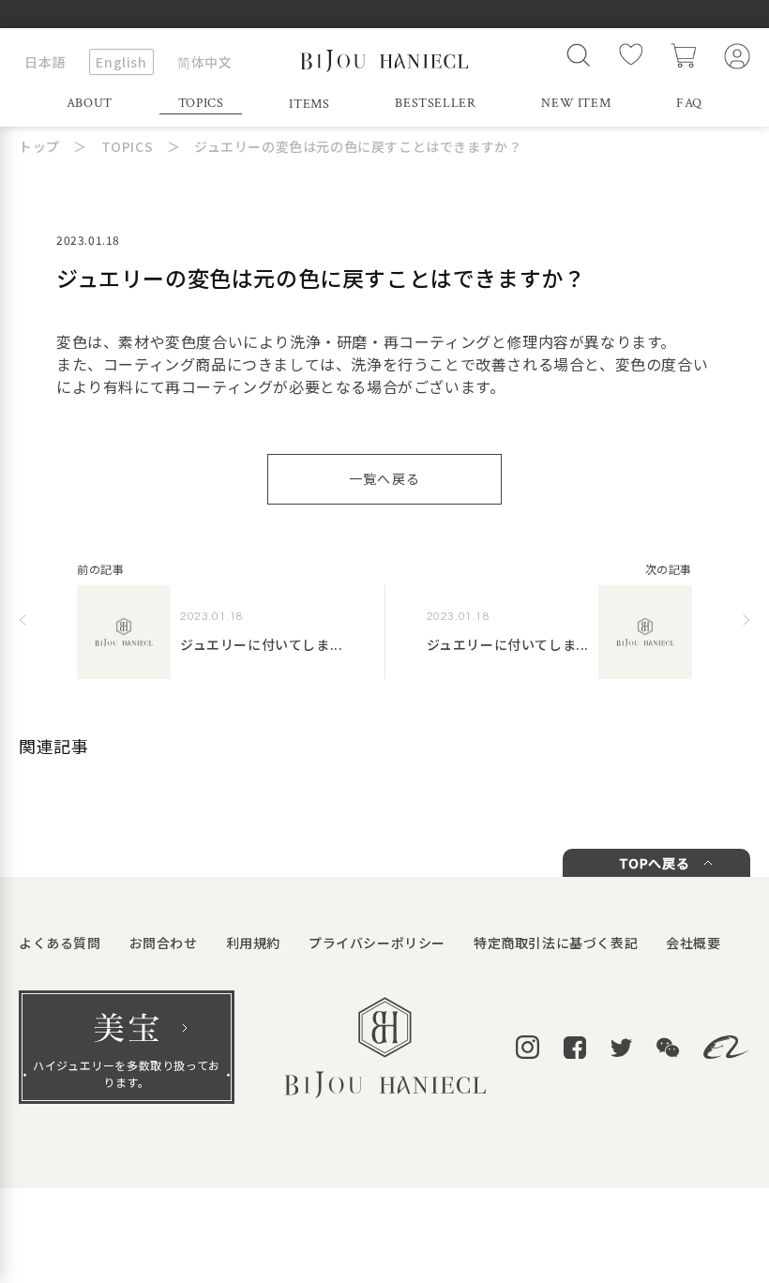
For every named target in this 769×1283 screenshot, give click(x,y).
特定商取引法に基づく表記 (556, 942)
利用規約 (253, 942)
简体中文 (204, 62)
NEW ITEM (576, 103)
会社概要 (693, 942)
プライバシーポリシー (377, 942)
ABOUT (90, 103)
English (121, 62)
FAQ (689, 103)
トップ (39, 146)
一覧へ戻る (385, 478)
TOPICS (201, 103)
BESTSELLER (435, 103)
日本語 (45, 62)
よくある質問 (60, 942)
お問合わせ (163, 942)
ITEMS (309, 104)
